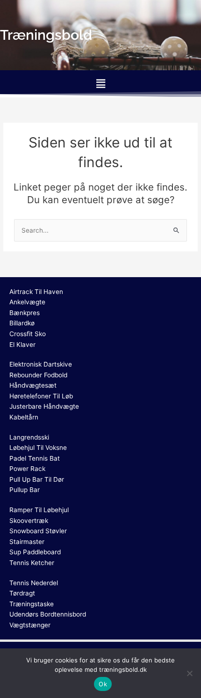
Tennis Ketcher (31, 562)
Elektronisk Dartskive (40, 364)
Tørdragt (22, 593)
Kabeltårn (23, 417)
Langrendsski (29, 437)
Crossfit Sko (27, 334)
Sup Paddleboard (35, 552)
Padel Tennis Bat (34, 458)
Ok (103, 684)
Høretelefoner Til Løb (41, 396)
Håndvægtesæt (33, 385)
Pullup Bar (24, 489)
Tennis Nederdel (33, 583)
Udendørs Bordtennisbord (47, 614)
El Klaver (22, 344)
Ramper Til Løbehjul (39, 510)
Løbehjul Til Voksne (38, 447)
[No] (189, 673)
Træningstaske (31, 604)
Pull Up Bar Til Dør (36, 479)
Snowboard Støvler (38, 531)
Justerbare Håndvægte (44, 406)
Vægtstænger (29, 625)
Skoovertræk (28, 520)
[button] (100, 83)
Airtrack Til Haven (36, 291)
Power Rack (27, 468)
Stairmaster (26, 541)
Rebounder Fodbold (38, 375)
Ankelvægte (27, 302)
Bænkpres (24, 312)
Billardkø (22, 323)
